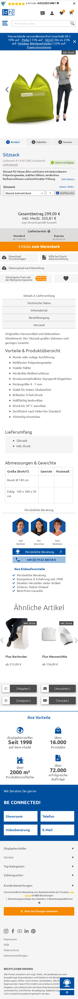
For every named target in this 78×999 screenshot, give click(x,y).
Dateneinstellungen (16, 955)
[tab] (39, 190)
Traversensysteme (39, 47)
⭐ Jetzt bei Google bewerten (39, 911)
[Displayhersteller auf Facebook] (13, 931)
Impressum (10, 939)
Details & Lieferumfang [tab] (39, 295)
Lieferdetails (10, 164)
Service (65, 142)
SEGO (49, 40)
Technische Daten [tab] (39, 303)
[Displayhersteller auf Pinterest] (33, 931)
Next (75, 640)
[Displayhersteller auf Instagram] (6, 931)
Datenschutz (11, 950)
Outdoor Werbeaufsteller (35, 43)
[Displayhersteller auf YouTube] (19, 931)
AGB (6, 944)
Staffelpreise (67, 193)
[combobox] (44, 23)
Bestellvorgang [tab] (39, 317)
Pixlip (25, 40)
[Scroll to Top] (67, 992)
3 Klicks (39, 246)
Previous (3, 640)
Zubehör (40, 142)
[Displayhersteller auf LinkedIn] (26, 931)
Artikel (13, 142)
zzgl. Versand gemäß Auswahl (39, 222)
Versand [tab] (39, 325)
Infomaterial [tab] (39, 310)
